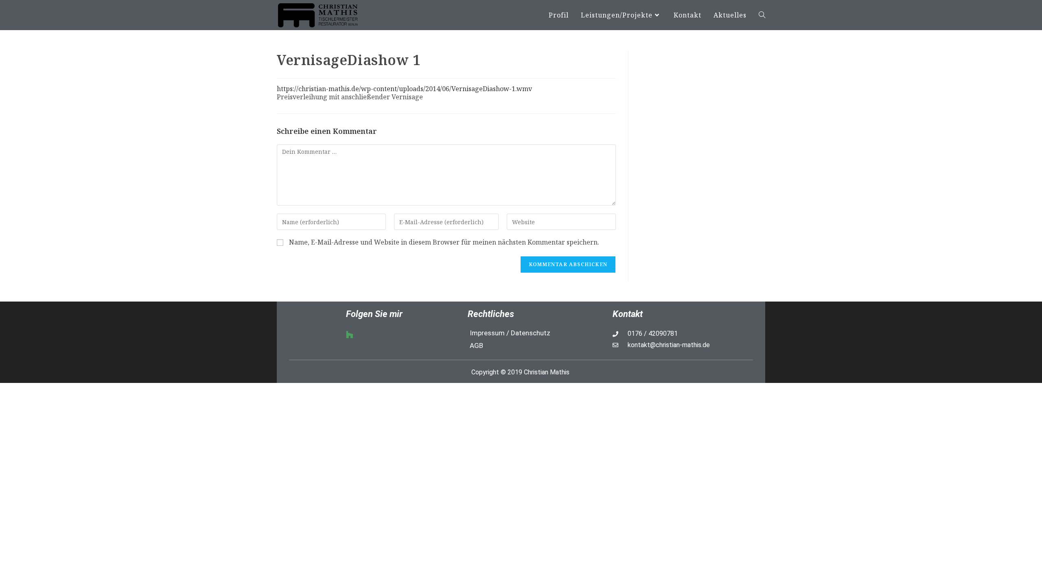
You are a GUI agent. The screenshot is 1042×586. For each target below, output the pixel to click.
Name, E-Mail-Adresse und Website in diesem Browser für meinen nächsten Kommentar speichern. (444, 242)
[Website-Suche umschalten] (762, 15)
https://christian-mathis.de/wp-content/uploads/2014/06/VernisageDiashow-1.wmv (404, 88)
